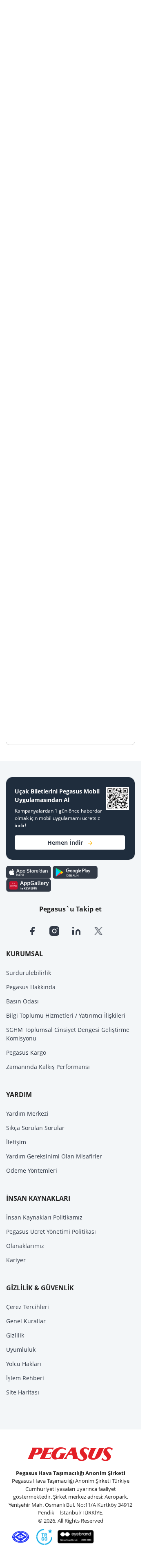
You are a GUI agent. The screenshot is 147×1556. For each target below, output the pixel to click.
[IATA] (19, 1536)
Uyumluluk (21, 1349)
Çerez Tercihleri (27, 1307)
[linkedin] (82, 930)
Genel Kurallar (26, 1321)
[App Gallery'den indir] (28, 884)
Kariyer (16, 1260)
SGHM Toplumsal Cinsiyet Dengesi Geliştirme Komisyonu (67, 1034)
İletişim (16, 1142)
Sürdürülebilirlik (28, 973)
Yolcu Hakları (23, 1364)
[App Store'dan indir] (29, 871)
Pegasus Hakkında (31, 987)
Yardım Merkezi (27, 1113)
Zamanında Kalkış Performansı (48, 1067)
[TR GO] (42, 1536)
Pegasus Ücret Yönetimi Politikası (51, 1231)
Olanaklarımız (25, 1246)
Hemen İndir (65, 842)
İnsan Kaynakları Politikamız (44, 1217)
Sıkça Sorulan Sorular (35, 1128)
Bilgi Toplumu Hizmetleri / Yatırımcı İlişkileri (65, 1015)
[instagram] (60, 930)
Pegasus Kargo (26, 1052)
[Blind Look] (73, 1536)
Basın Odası (22, 1001)
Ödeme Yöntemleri (31, 1170)
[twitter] (104, 930)
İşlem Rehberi (25, 1378)
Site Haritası (22, 1392)
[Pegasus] (70, 1454)
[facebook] (38, 930)
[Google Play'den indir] (75, 871)
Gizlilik (15, 1335)
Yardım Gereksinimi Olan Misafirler (54, 1156)
